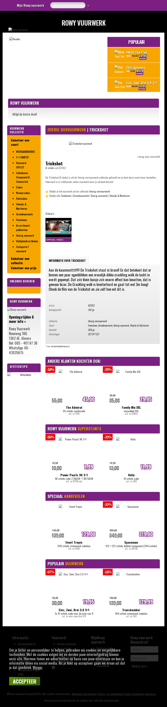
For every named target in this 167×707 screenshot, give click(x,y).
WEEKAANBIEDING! (25, 151)
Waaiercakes (23, 193)
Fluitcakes (21, 198)
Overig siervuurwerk (99, 191)
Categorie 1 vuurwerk (22, 249)
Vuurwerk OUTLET (21, 165)
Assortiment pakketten (23, 228)
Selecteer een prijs (24, 268)
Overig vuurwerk (25, 235)
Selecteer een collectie (20, 260)
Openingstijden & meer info (21, 319)
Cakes (19, 187)
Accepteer (24, 681)
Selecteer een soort (20, 142)
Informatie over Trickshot (67, 260)
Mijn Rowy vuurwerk (30, 5)
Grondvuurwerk (24, 214)
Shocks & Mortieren (21, 206)
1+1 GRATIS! (22, 157)
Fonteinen (21, 220)
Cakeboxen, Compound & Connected (23, 177)
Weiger (38, 667)
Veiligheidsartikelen (26, 241)
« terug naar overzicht (148, 156)
